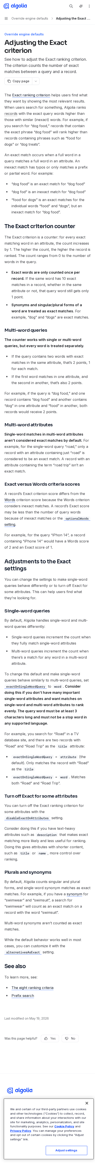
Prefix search (22, 995)
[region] (49, 1128)
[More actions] (89, 6)
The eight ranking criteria (32, 987)
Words (9, 500)
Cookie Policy (64, 1126)
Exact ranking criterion (31, 95)
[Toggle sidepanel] (80, 6)
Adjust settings (66, 1150)
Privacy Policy (20, 1130)
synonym (74, 894)
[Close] (87, 1103)
